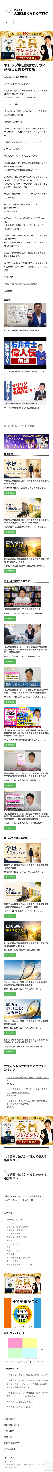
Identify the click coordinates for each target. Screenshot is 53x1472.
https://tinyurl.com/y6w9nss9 (19, 284)
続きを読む (10, 493)
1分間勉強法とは (11, 1425)
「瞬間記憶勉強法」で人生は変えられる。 (23, 609)
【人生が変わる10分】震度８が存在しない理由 (27, 1375)
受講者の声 (9, 1431)
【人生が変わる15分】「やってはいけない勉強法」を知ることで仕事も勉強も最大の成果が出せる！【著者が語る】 (26, 649)
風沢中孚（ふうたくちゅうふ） (20, 1402)
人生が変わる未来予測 (16, 1237)
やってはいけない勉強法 (17, 1227)
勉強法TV (11, 1240)
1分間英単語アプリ (12, 1443)
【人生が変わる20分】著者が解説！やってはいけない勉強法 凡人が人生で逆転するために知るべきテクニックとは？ (26, 733)
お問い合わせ (10, 1449)
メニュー (8, 22)
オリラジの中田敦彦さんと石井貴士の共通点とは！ (22, 330)
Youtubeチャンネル (15, 1220)
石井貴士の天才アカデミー (18, 1258)
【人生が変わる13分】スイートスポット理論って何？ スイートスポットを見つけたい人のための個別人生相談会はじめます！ (27, 1383)
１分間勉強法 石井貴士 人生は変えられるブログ (22, 1465)
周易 (8, 1247)
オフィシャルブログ (27, 426)
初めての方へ (10, 1419)
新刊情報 (10, 1254)
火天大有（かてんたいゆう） (19, 1407)
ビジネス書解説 (13, 1233)
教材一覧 (8, 1437)
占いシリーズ (12, 1244)
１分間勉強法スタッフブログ (19, 1265)
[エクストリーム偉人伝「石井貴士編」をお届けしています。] (25, 353)
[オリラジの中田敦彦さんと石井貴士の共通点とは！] (25, 315)
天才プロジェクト (14, 1251)
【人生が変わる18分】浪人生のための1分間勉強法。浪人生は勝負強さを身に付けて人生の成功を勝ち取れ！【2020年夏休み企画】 (26, 816)
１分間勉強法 (12, 1261)
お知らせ (10, 1223)
